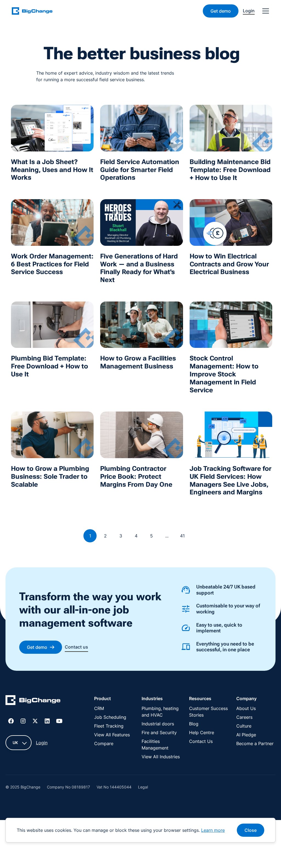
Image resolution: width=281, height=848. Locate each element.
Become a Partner (255, 743)
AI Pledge (246, 734)
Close (251, 830)
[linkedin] (47, 720)
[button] (264, 11)
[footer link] (32, 701)
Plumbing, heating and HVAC (160, 712)
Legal (143, 787)
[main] (35, 11)
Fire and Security (159, 732)
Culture (243, 726)
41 (182, 536)
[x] (35, 720)
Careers (244, 717)
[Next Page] (196, 535)
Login (41, 742)
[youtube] (59, 720)
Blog (193, 723)
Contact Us (201, 741)
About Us (246, 708)
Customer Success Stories (208, 712)
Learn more (213, 830)
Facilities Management (155, 745)
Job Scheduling (110, 717)
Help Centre (201, 732)
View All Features (112, 734)
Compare (103, 743)
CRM (99, 708)
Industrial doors (158, 723)
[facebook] (10, 720)
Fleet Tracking (108, 726)
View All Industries (161, 756)
